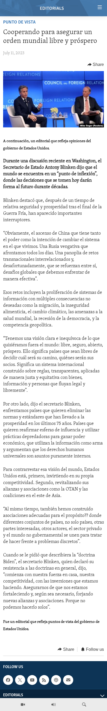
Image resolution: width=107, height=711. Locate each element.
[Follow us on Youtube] (32, 680)
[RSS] (44, 680)
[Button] (96, 64)
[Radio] (53, 704)
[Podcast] (56, 680)
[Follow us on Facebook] (8, 680)
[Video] (23, 704)
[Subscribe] (68, 680)
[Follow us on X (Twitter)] (20, 680)
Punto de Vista (19, 22)
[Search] (84, 704)
